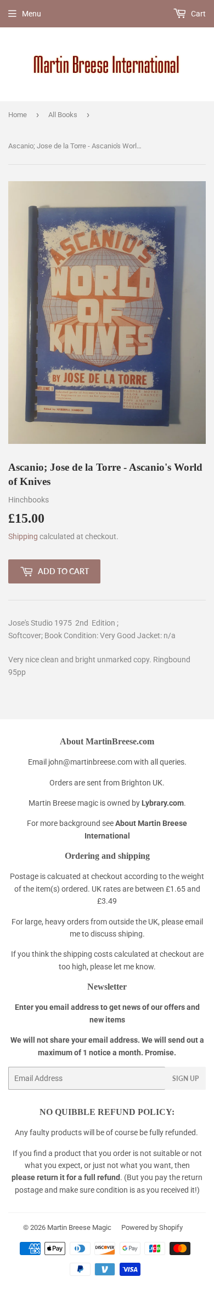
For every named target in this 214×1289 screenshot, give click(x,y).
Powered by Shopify (152, 1227)
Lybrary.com (163, 803)
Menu (31, 13)
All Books (62, 115)
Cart (197, 13)
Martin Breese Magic (79, 1227)
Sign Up (185, 1078)
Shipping (23, 536)
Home (17, 115)
